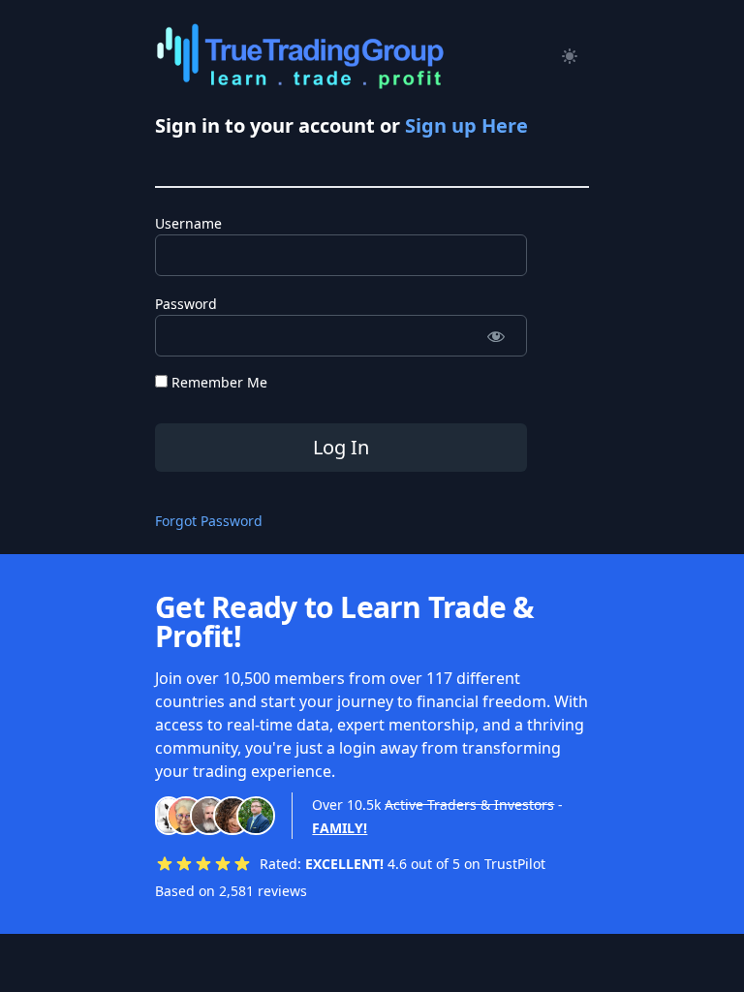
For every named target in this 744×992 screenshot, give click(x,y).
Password (186, 303)
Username (188, 223)
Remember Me (217, 382)
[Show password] (495, 335)
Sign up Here (466, 125)
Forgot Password (209, 521)
